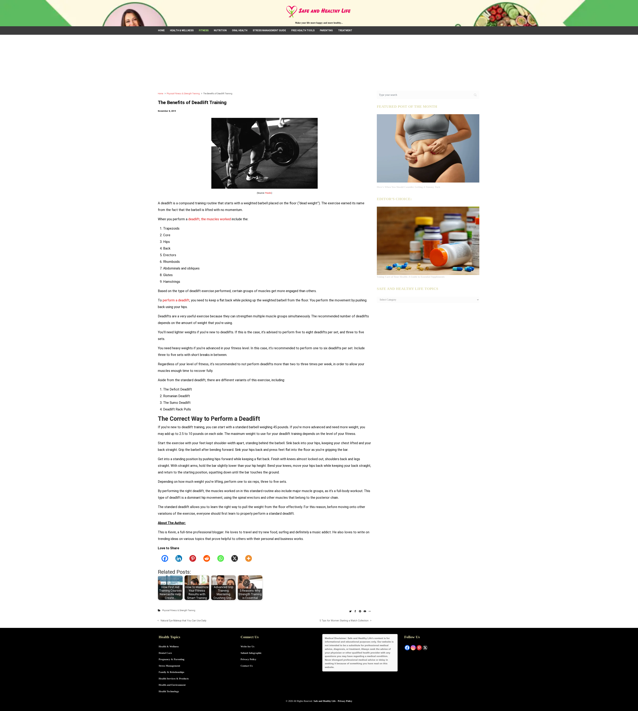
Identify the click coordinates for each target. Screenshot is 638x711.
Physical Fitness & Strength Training (183, 93)
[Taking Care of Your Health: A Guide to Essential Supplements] (428, 240)
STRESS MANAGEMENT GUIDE (269, 30)
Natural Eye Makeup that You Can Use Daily (183, 620)
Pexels (268, 193)
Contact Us (247, 665)
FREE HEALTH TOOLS (303, 30)
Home (160, 93)
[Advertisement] (319, 65)
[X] (234, 558)
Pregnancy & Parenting (171, 659)
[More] (248, 558)
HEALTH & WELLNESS (182, 30)
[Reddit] (206, 558)
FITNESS (204, 30)
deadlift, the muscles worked (209, 219)
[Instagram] (413, 647)
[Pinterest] (192, 558)
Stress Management (169, 665)
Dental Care (165, 653)
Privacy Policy (248, 659)
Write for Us (247, 646)
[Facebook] (164, 558)
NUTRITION (220, 30)
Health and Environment (172, 685)
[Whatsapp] (220, 558)
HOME (161, 30)
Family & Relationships (171, 672)
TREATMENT (345, 30)
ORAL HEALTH (239, 30)
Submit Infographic (251, 653)
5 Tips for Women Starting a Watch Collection (344, 620)
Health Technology (169, 691)
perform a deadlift (176, 300)
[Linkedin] (178, 558)
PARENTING (326, 30)
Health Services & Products (174, 678)
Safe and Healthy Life (325, 701)
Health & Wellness (169, 646)
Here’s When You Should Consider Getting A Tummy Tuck (408, 187)
